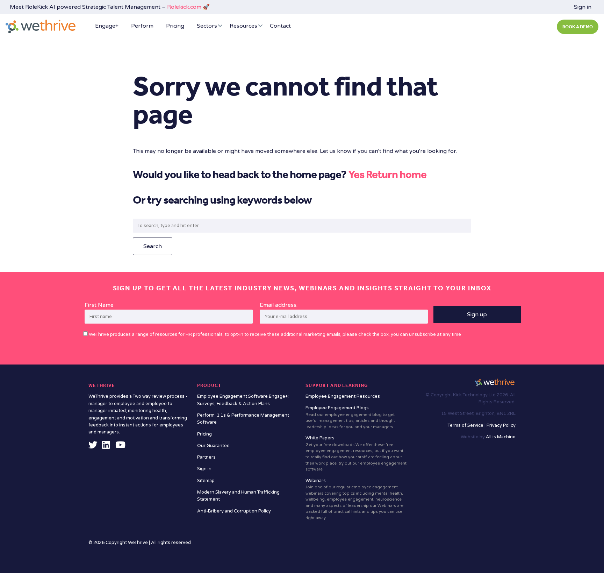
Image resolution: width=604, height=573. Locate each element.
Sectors (207, 25)
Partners (206, 457)
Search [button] (152, 246)
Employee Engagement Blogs (350, 417)
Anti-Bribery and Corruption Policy (234, 511)
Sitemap (206, 480)
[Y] (120, 447)
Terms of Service (466, 425)
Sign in (582, 6)
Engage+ (106, 25)
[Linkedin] (106, 447)
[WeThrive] (41, 26)
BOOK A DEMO (577, 26)
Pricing (175, 25)
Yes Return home (387, 174)
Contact (280, 25)
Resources (243, 25)
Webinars (354, 499)
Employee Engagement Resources (342, 396)
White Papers (356, 453)
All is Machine (501, 437)
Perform (142, 25)
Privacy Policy (501, 425)
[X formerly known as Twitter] (93, 447)
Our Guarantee (213, 445)
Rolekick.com (184, 6)
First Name (99, 305)
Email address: (278, 305)
